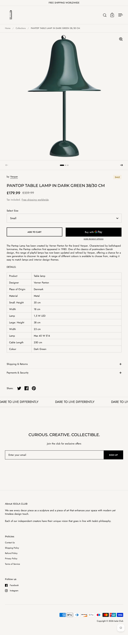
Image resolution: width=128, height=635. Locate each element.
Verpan (14, 176)
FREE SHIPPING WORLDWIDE (64, 2)
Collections (21, 28)
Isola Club (118, 621)
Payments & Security (17, 372)
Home (7, 28)
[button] (121, 165)
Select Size (12, 210)
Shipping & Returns (17, 364)
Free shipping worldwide (35, 200)
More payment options (93, 239)
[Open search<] (104, 15)
